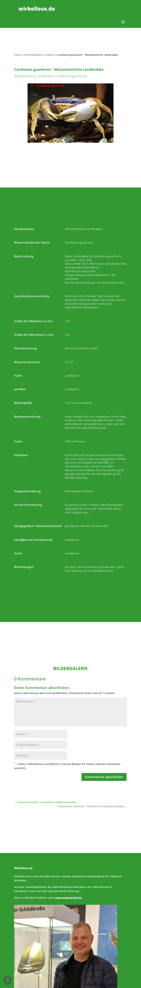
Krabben (50, 54)
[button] (7, 980)
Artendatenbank (32, 54)
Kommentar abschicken (104, 777)
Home (17, 54)
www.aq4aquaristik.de (68, 897)
